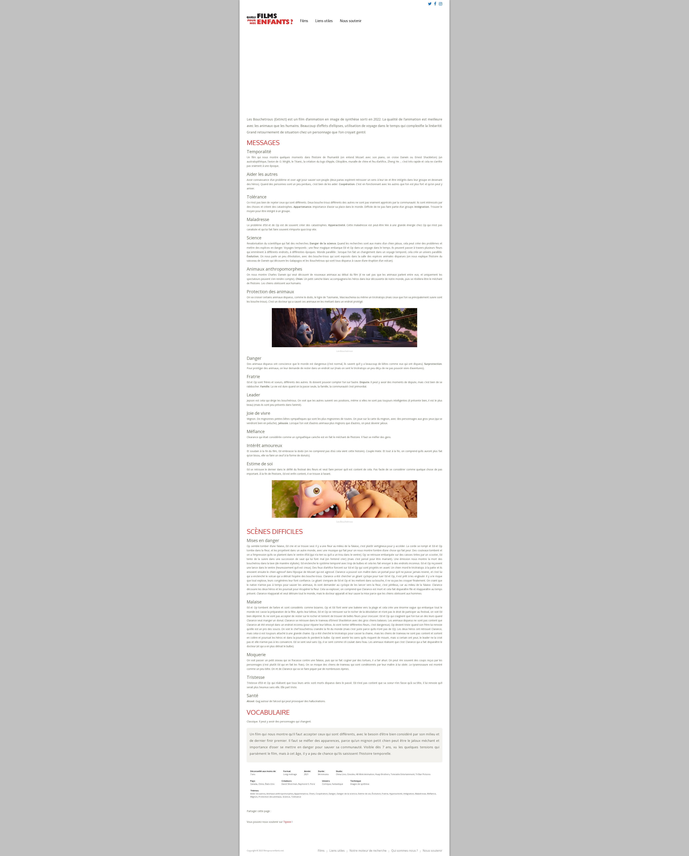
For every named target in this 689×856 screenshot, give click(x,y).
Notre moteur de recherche (368, 850)
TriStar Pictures (423, 774)
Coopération (401, 90)
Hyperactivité (359, 93)
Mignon (427, 93)
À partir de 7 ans (297, 73)
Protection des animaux (302, 97)
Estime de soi (310, 93)
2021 (298, 79)
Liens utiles (324, 20)
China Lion (341, 774)
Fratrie (343, 93)
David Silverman (289, 784)
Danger (417, 90)
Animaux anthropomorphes (341, 90)
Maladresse (398, 93)
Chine (261, 784)
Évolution (328, 93)
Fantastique (319, 100)
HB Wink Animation (365, 774)
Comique (303, 100)
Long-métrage (290, 774)
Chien (386, 90)
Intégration (379, 93)
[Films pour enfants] (270, 23)
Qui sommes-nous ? (404, 850)
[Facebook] (435, 3)
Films (304, 20)
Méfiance (413, 93)
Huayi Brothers (382, 774)
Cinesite (351, 774)
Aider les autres (308, 90)
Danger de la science (347, 793)
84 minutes (302, 86)
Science (326, 97)
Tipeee (287, 822)
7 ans (326, 82)
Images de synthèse (359, 784)
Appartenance (371, 90)
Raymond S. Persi (306, 784)
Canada (253, 784)
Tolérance (340, 97)
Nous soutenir (351, 20)
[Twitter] (430, 3)
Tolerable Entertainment (402, 774)
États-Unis (269, 784)
